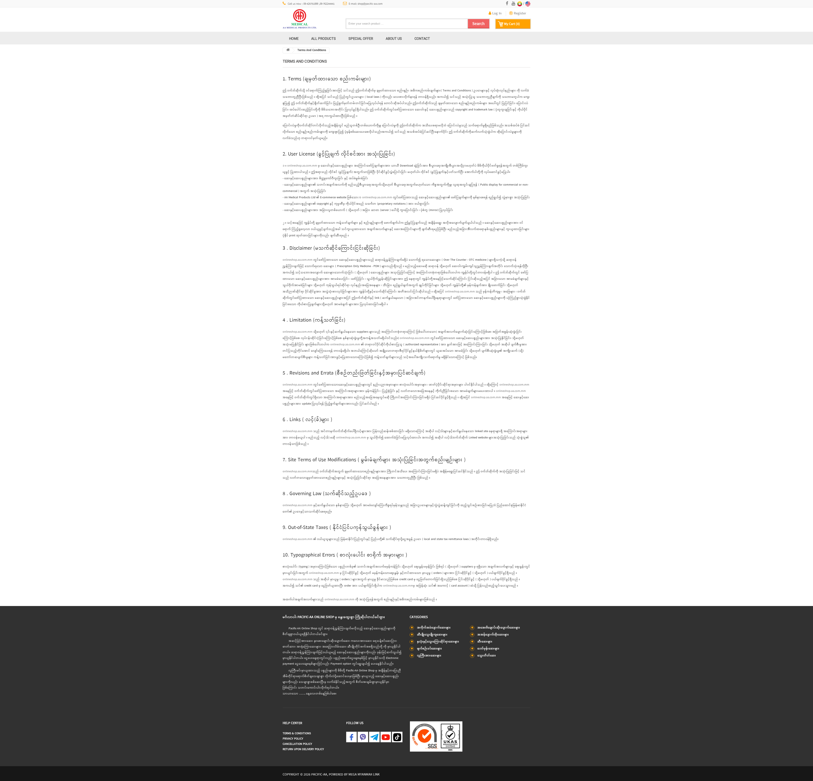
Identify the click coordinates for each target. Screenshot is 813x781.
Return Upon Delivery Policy (303, 749)
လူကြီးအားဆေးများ (429, 655)
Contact (422, 38)
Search (478, 23)
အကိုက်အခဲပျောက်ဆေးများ (434, 627)
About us (394, 38)
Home (294, 38)
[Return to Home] (288, 50)
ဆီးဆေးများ (484, 641)
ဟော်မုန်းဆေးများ (488, 648)
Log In (496, 13)
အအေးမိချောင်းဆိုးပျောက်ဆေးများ (498, 627)
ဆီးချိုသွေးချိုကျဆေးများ (432, 634)
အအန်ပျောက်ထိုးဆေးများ (493, 634)
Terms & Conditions (297, 733)
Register (519, 13)
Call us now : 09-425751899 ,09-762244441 (311, 4)
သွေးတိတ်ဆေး (486, 655)
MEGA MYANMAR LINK (364, 774)
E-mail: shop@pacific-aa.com (366, 4)
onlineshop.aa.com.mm (302, 165)
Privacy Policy (293, 739)
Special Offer (360, 38)
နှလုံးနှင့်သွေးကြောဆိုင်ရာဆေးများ (438, 641)
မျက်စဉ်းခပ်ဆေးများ (429, 648)
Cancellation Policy (297, 744)
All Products (323, 38)
